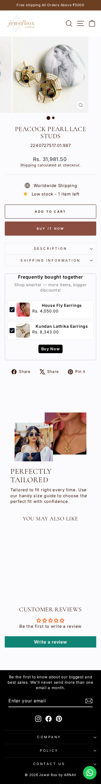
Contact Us (49, 764)
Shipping (28, 165)
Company (49, 737)
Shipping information (50, 260)
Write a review (50, 642)
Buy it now (51, 229)
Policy (49, 751)
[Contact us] (90, 772)
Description (50, 249)
